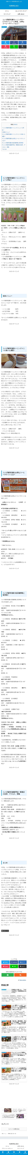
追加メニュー (6, 132)
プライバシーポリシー (7, 1148)
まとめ (4, 149)
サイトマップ (20, 1148)
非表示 (15, 124)
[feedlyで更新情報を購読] (7, 975)
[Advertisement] (14, 164)
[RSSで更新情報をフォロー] (20, 975)
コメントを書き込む (14, 1129)
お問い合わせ (20, 1146)
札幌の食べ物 (5, 930)
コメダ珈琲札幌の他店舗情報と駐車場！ (13, 143)
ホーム (7, 1146)
